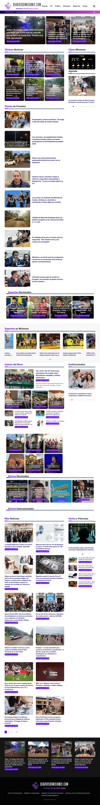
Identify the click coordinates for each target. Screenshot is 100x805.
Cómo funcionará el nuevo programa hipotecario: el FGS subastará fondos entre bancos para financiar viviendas (48, 719)
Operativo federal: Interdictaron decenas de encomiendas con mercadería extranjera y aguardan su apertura (15, 446)
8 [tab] (78, 106)
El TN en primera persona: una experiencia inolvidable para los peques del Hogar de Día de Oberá (34, 12)
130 (17, 732)
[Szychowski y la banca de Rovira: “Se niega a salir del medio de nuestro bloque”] (17, 119)
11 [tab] (82, 106)
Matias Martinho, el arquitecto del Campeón (14, 354)
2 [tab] (70, 106)
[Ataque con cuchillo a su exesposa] (40, 423)
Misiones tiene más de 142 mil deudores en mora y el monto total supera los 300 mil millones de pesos (49, 547)
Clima (85, 6)
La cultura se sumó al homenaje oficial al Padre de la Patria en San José (81, 101)
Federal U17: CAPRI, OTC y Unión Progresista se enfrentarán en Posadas (59, 354)
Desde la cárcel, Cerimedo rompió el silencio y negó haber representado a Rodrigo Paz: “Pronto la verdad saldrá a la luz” (47, 180)
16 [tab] (89, 106)
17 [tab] (90, 106)
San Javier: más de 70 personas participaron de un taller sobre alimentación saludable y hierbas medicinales (48, 374)
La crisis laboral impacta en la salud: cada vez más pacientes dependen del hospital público (34, 466)
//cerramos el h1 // (23, 6)
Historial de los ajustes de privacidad (77, 793)
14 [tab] (86, 106)
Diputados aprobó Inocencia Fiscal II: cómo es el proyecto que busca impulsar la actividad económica (49, 578)
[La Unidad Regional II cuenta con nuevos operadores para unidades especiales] (19, 532)
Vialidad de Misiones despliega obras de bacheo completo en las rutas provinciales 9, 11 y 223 (47, 220)
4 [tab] (73, 106)
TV (51, 6)
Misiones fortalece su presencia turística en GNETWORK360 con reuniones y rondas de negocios (82, 395)
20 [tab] (94, 106)
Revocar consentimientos (50, 795)
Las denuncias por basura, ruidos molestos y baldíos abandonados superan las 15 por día (23, 413)
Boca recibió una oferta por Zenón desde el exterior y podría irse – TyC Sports (17, 308)
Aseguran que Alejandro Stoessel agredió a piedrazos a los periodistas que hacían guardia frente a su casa (53, 68)
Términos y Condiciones (31, 793)
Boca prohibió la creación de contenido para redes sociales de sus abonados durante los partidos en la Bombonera (17, 493)
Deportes (76, 6)
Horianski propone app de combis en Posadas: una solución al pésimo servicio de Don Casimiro (47, 279)
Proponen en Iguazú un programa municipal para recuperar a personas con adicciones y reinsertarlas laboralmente (54, 413)
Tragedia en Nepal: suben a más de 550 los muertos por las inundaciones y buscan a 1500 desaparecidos (54, 91)
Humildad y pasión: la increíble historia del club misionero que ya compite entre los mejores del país (38, 354)
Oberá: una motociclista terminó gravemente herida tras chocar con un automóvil (46, 160)
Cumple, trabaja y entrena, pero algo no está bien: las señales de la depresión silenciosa (14, 92)
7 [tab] (77, 106)
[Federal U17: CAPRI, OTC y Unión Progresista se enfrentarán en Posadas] (61, 341)
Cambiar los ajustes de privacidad (52, 793)
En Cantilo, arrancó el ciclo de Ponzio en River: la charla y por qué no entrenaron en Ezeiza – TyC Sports (39, 308)
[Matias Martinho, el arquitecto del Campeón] (15, 341)
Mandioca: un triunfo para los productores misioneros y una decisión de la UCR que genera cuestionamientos (47, 259)
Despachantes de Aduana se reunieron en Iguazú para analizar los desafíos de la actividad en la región (56, 403)
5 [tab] (74, 106)
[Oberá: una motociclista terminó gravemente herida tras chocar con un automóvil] (17, 159)
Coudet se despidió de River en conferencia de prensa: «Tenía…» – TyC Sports (61, 309)
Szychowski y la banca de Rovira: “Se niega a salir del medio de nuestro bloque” (48, 121)
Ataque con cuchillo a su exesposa (55, 421)
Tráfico (58, 6)
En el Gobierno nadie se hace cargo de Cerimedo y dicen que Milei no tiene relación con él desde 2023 (83, 493)
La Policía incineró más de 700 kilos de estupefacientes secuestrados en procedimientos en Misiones (15, 466)
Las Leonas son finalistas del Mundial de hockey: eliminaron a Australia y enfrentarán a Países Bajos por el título (47, 200)
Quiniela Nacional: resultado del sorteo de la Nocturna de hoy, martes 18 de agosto (61, 493)
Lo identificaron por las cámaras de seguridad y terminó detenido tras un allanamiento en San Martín (57, 35)
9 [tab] (80, 106)
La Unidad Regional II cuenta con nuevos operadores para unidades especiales (18, 546)
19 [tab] (93, 106)
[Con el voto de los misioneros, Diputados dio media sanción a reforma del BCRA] (50, 602)
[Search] (94, 6)
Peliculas (66, 6)
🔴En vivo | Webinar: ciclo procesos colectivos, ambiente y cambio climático (49, 684)
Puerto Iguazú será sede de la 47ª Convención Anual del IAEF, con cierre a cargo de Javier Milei (53, 466)
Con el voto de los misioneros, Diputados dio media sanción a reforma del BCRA (49, 615)
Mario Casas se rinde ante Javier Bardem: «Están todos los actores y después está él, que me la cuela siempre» (82, 549)
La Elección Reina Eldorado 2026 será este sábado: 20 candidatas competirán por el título (53, 446)
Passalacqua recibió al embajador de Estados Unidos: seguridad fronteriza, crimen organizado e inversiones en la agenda (34, 446)
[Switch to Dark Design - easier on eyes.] (94, 12)
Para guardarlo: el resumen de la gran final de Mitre (84, 354)
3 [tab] (72, 106)
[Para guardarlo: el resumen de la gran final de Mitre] (85, 341)
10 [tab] (81, 106)
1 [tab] (69, 106)
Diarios (45, 6)
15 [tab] (88, 106)
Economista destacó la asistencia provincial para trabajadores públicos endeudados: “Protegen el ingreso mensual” (17, 720)
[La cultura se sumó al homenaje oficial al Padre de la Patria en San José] (82, 86)
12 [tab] (84, 106)
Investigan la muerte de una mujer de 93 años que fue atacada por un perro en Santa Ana (14, 68)
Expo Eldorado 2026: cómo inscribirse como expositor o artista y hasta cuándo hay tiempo (40, 403)
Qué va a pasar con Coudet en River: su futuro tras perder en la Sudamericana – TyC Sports (83, 308)
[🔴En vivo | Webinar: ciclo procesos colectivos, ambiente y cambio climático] (50, 671)
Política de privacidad (15, 793)
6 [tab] (76, 106)
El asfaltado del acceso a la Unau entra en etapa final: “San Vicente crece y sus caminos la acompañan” (47, 239)
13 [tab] (85, 106)
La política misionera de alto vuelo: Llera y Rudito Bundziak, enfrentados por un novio (18, 402)
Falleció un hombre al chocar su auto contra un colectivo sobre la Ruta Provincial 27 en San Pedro (17, 650)
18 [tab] (92, 106)
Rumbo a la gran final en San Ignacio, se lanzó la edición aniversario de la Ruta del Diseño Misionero (83, 35)
